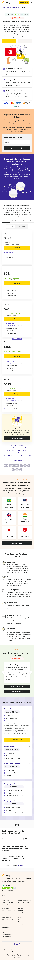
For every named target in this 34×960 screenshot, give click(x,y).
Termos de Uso (9, 948)
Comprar (17, 247)
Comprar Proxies (9, 41)
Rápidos (6, 221)
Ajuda (19, 922)
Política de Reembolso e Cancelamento (11, 950)
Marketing (4, 913)
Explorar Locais (17, 543)
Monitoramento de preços (8, 910)
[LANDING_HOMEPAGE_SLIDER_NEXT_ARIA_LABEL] (31, 672)
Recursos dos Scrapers (24, 902)
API (18, 919)
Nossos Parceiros (6, 936)
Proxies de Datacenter (7, 902)
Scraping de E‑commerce (24, 900)
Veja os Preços (24, 41)
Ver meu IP (20, 917)
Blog (3, 932)
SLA (22, 950)
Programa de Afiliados (7, 934)
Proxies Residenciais (7, 898)
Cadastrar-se (24, 2)
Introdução (20, 910)
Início (3, 7)
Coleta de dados (6, 917)
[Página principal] (6, 2)
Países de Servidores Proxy (13, 7)
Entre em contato (6, 939)
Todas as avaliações (17, 686)
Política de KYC (27, 950)
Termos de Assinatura (17, 951)
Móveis (25, 221)
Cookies (26, 948)
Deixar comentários (17, 691)
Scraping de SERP (22, 898)
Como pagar (21, 924)
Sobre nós (4, 930)
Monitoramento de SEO (8, 919)
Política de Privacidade (18, 948)
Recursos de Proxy (6, 905)
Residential (16, 221)
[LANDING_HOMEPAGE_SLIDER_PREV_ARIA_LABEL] (3, 672)
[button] (17, 832)
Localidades (21, 915)
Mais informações (23, 865)
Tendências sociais (7, 915)
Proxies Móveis (5, 900)
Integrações (21, 913)
